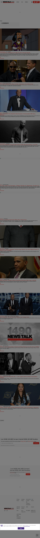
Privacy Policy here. (26, 526)
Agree (21, 528)
